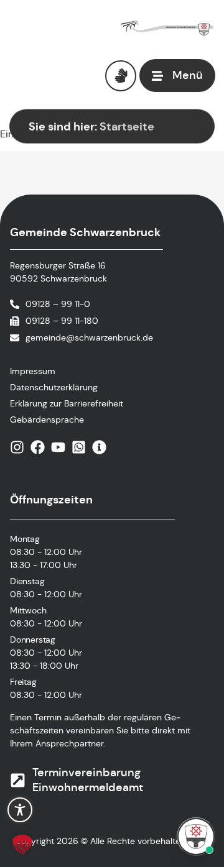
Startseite (127, 126)
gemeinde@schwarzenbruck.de (89, 337)
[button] (22, 844)
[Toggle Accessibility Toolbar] (20, 809)
